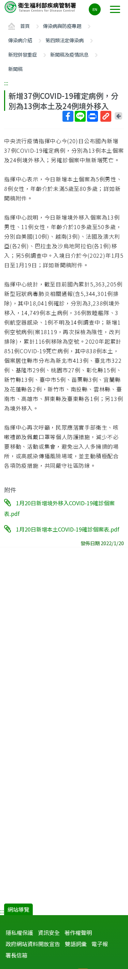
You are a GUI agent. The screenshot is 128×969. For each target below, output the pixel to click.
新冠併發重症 (22, 54)
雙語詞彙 (76, 944)
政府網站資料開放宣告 (32, 944)
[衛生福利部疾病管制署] (41, 6)
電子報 (99, 944)
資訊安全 (49, 932)
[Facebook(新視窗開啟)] (68, 116)
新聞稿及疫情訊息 (69, 54)
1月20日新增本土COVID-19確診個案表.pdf (67, 529)
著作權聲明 (78, 932)
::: (6, 83)
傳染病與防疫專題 (62, 25)
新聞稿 (15, 68)
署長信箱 (16, 955)
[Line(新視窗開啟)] (80, 116)
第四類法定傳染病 (64, 40)
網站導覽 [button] (18, 909)
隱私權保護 (19, 932)
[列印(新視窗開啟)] (92, 116)
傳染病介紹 (20, 40)
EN (95, 9)
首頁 (25, 25)
